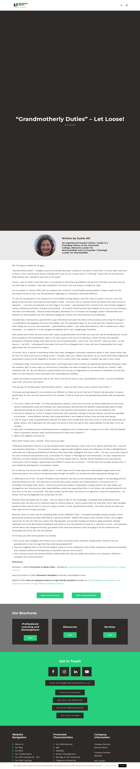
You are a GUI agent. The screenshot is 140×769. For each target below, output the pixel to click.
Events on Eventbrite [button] (70, 692)
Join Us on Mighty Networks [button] (70, 708)
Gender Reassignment (66, 754)
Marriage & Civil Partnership (68, 757)
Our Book (19, 751)
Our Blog (19, 747)
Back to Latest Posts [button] (50, 595)
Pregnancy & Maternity (66, 760)
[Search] (120, 5)
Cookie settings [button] (110, 766)
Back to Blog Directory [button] (86, 595)
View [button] (30, 638)
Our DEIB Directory (64, 744)
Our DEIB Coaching (23, 760)
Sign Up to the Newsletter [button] (70, 700)
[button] (126, 5)
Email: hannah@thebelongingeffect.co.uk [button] (70, 683)
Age (57, 747)
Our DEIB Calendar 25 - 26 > (27, 757)
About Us (19, 744)
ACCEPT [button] (122, 765)
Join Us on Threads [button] (70, 715)
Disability (60, 751)
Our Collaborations (23, 754)
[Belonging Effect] (20, 5)
